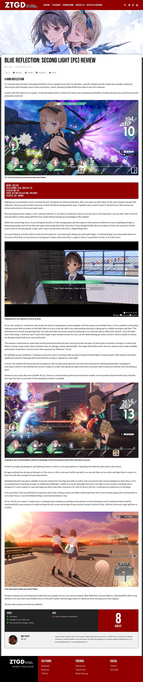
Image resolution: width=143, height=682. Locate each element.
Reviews (47, 5)
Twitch (44, 673)
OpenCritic (81, 669)
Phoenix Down (68, 5)
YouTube (114, 669)
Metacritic (80, 666)
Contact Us (80, 5)
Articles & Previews (94, 5)
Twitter (113, 666)
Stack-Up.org (82, 673)
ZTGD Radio (56, 5)
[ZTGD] (21, 8)
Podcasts (45, 666)
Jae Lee (9, 67)
